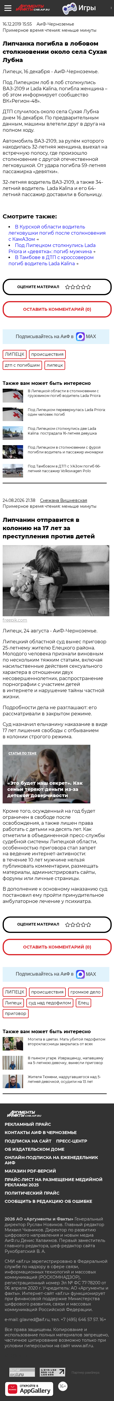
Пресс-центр (71, 1141)
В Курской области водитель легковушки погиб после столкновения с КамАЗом (57, 233)
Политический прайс (32, 1193)
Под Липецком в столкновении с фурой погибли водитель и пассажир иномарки (65, 449)
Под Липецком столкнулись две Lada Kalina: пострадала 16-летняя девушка (62, 430)
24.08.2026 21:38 (19, 500)
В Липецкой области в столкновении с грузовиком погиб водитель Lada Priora (64, 393)
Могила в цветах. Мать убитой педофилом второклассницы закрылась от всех (66, 1041)
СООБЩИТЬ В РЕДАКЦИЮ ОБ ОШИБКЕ (48, 1201)
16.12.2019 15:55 (17, 24)
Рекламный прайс (28, 1124)
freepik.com (15, 620)
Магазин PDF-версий (30, 1171)
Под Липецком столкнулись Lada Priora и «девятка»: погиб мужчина (52, 248)
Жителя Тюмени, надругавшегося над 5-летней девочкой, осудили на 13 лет (64, 1079)
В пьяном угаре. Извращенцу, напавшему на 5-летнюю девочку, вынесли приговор (65, 1060)
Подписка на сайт (28, 1141)
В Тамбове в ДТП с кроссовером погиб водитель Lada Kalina (51, 260)
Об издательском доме (34, 1149)
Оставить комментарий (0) (57, 309)
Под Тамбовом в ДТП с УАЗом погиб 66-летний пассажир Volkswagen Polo (64, 468)
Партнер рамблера (85, 1372)
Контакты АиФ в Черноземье (41, 1132)
